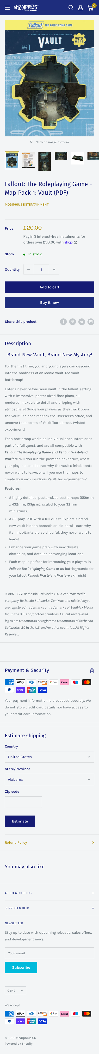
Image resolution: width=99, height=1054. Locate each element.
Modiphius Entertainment (27, 204)
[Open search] (71, 7)
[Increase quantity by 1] (54, 269)
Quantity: (12, 269)
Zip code (12, 791)
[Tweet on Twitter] (81, 321)
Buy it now (49, 302)
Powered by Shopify (18, 1043)
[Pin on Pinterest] (72, 321)
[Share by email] (90, 321)
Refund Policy (16, 842)
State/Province (17, 769)
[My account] (80, 7)
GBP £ (11, 990)
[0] (90, 8)
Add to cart (49, 287)
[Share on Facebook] (63, 321)
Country (11, 746)
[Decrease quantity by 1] (29, 269)
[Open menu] (7, 8)
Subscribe (21, 967)
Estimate (20, 821)
